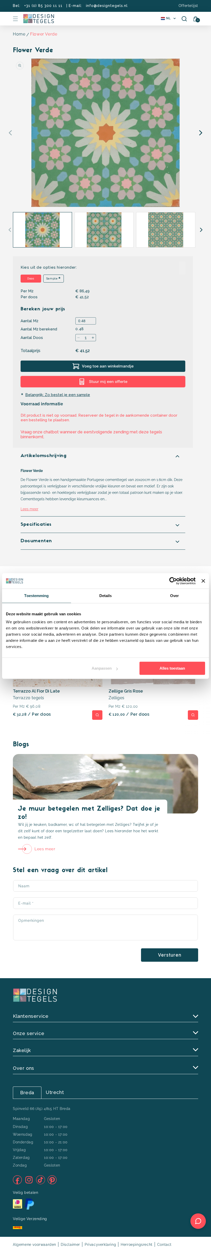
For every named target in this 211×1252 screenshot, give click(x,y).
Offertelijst (188, 6)
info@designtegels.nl (107, 6)
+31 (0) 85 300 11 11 (43, 6)
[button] (15, 18)
